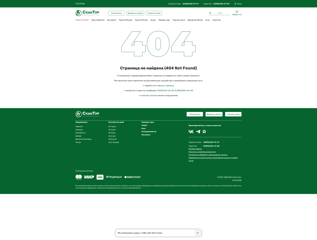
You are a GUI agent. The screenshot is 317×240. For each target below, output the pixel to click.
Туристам (216, 20)
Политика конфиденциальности (202, 152)
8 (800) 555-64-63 (184, 90)
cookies (136, 233)
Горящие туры (164, 20)
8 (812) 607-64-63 (165, 90)
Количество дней (116, 122)
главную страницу (165, 85)
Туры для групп (178, 20)
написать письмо (149, 95)
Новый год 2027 (82, 20)
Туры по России (141, 20)
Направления (81, 122)
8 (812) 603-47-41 (190, 4)
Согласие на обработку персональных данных (208, 155)
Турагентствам (154, 13)
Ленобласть (81, 133)
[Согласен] (197, 232)
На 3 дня (112, 133)
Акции (153, 20)
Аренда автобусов (195, 20)
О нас (207, 20)
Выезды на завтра (135, 13)
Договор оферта (195, 149)
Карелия (79, 126)
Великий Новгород (83, 139)
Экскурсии (111, 20)
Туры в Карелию (98, 20)
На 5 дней (112, 139)
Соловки (79, 130)
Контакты (146, 135)
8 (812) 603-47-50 (221, 4)
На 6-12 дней (113, 142)
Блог (144, 128)
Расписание (116, 13)
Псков (78, 142)
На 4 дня (112, 136)
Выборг (79, 136)
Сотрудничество (149, 132)
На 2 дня (112, 130)
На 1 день (112, 126)
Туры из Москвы (125, 20)
